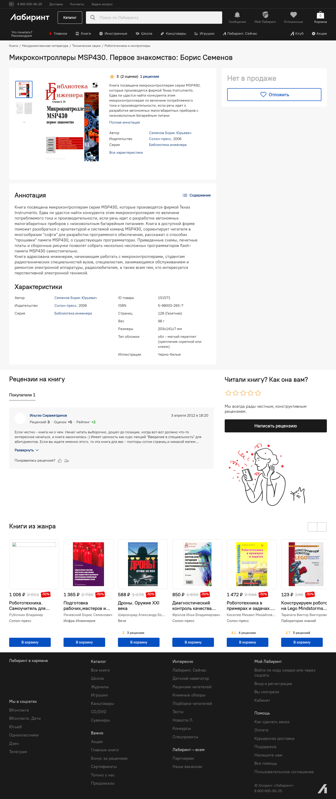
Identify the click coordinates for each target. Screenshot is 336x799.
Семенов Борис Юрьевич (170, 133)
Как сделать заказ (271, 721)
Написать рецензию (275, 426)
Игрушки (207, 33)
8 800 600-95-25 (268, 791)
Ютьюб (15, 726)
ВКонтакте (19, 710)
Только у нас (103, 775)
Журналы (100, 686)
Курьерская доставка (274, 738)
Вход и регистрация (273, 683)
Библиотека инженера (168, 145)
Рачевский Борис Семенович (88, 615)
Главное (60, 33)
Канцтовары (176, 33)
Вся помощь (265, 763)
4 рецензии (247, 633)
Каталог (70, 17)
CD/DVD (98, 711)
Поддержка (265, 746)
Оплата (261, 730)
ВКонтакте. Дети (25, 718)
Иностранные (116, 33)
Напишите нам (268, 755)
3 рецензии (135, 633)
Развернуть (24, 450)
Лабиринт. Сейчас (242, 33)
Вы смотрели (266, 691)
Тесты (178, 711)
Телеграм (18, 751)
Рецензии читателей (192, 686)
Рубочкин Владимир (26, 615)
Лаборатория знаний (298, 621)
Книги (86, 33)
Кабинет (262, 700)
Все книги (100, 670)
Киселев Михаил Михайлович (251, 615)
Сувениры (100, 720)
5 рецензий (301, 633)
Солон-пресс (160, 139)
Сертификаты (104, 766)
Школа (146, 33)
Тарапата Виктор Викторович (305, 615)
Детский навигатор (191, 678)
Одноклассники (24, 735)
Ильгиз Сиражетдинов (48, 415)
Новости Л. (183, 720)
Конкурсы (182, 728)
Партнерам (183, 758)
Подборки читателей (192, 703)
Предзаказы (103, 783)
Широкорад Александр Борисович (142, 615)
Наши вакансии (187, 766)
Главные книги (105, 749)
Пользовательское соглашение (284, 771)
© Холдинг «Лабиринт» (273, 785)
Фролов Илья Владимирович (196, 615)
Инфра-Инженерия (79, 621)
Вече (122, 621)
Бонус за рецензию (109, 758)
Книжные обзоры (189, 695)
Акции (321, 33)
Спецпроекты (185, 736)
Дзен (14, 743)
